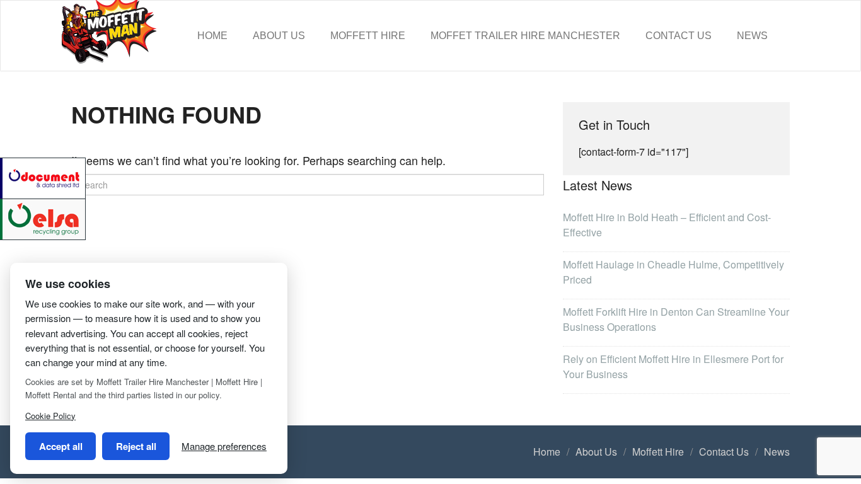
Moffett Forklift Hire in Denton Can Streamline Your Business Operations (676, 319)
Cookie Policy (50, 416)
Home (212, 35)
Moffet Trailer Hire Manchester (525, 35)
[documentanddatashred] (44, 177)
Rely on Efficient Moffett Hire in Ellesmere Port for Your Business (673, 366)
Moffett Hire (367, 35)
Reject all (136, 446)
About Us (279, 35)
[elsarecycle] (44, 217)
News (752, 35)
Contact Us (678, 35)
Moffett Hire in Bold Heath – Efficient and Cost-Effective (667, 224)
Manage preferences (224, 445)
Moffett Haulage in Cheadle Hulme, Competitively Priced (673, 272)
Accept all (61, 446)
